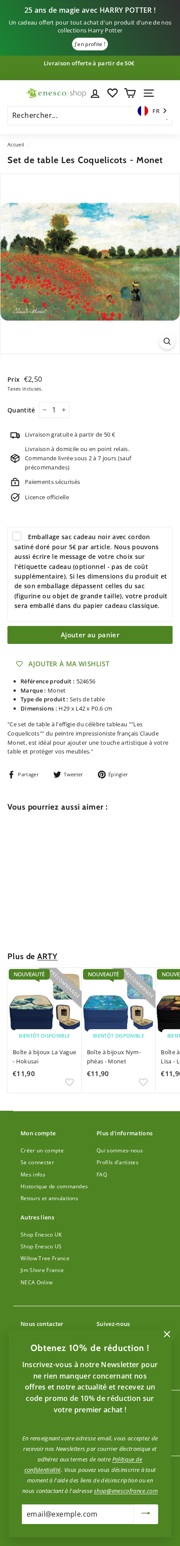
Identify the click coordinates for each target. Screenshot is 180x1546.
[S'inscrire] (146, 1514)
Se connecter (37, 1162)
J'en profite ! (90, 44)
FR (155, 111)
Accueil (15, 144)
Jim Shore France (42, 1270)
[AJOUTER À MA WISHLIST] (69, 923)
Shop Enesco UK (41, 1234)
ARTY (47, 956)
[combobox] (153, 111)
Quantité (21, 410)
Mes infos (33, 1174)
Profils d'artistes (117, 1162)
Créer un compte (42, 1150)
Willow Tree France (45, 1258)
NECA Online (37, 1282)
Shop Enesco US (41, 1246)
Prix (14, 379)
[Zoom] (167, 341)
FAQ (102, 1174)
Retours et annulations (49, 1198)
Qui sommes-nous (120, 1150)
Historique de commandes (54, 1186)
